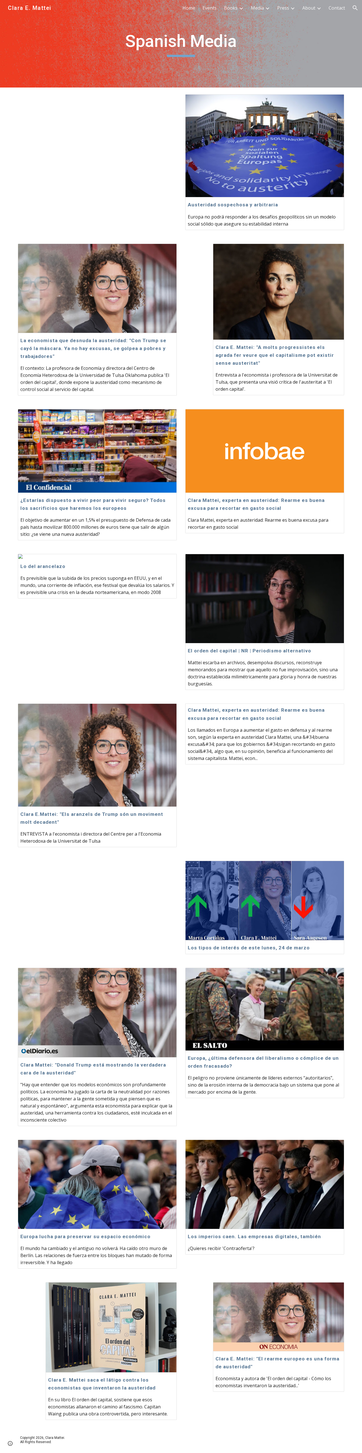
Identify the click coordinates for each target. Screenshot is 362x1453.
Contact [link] (337, 8)
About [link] (308, 8)
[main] (181, 43)
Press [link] (283, 8)
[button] (355, 8)
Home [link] (188, 8)
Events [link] (209, 8)
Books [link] (231, 8)
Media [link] (257, 8)
